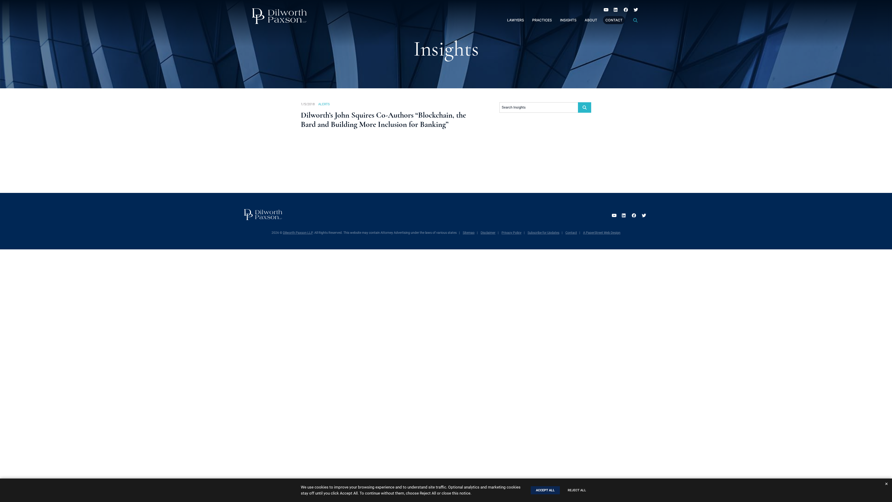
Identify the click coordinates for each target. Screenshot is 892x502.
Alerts (324, 104)
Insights (568, 20)
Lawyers (515, 20)
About (591, 20)
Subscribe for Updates (543, 233)
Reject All (577, 490)
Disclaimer (488, 233)
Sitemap (469, 233)
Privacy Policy (511, 233)
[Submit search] (584, 107)
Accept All (545, 490)
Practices (542, 20)
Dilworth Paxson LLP (298, 233)
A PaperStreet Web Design (601, 233)
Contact (614, 20)
